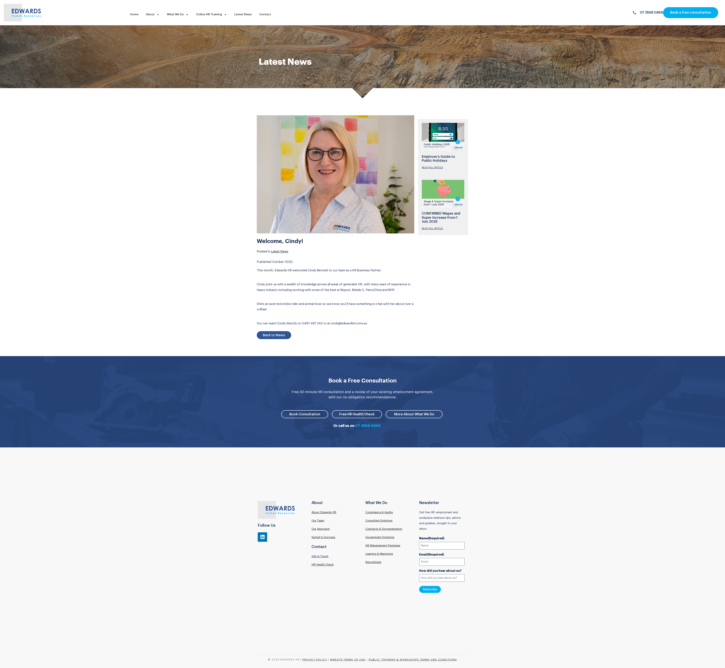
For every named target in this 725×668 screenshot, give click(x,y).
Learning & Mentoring (379, 554)
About (150, 14)
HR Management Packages (382, 545)
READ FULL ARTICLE (432, 167)
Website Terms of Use (347, 659)
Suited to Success (323, 537)
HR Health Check (323, 564)
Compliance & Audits (379, 512)
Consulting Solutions (379, 520)
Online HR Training (209, 14)
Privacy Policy (314, 659)
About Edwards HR (324, 512)
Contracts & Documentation (383, 529)
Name (431, 538)
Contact (265, 14)
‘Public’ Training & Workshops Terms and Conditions (412, 659)
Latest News (243, 14)
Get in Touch (320, 556)
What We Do (175, 14)
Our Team (318, 520)
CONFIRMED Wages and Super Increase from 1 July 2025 (441, 217)
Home (134, 14)
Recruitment (373, 562)
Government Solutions (379, 537)
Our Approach (321, 529)
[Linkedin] (262, 537)
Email (431, 554)
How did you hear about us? (440, 570)
